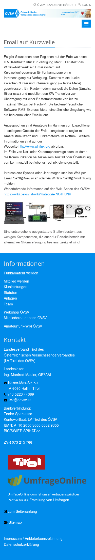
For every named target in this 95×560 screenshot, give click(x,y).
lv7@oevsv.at (20, 399)
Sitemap (15, 522)
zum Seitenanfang (22, 511)
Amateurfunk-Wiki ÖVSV (23, 326)
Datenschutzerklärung (21, 544)
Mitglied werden (16, 281)
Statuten (10, 292)
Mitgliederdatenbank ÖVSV (25, 317)
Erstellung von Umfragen (49, 499)
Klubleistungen (15, 286)
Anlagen (10, 298)
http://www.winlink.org (34, 146)
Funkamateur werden (21, 272)
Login (86, 5)
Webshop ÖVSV (16, 312)
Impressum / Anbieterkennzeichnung (33, 538)
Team (8, 303)
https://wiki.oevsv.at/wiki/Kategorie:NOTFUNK (37, 194)
